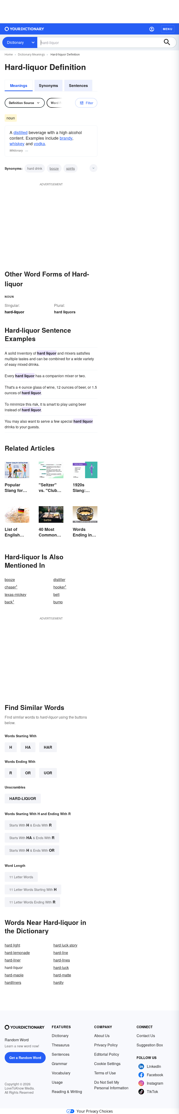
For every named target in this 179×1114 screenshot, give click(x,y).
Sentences (78, 85)
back (9, 602)
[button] (152, 29)
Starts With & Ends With (30, 825)
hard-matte (62, 975)
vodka (39, 143)
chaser (11, 587)
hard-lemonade (17, 952)
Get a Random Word (25, 1057)
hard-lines (61, 960)
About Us (102, 1035)
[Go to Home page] (24, 29)
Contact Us (146, 1035)
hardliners (13, 982)
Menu (167, 29)
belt (56, 594)
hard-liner (13, 960)
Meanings (18, 85)
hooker (59, 587)
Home (9, 54)
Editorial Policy (106, 1054)
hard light (12, 945)
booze (54, 168)
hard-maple (14, 975)
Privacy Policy (106, 1045)
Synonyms (48, 85)
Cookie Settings (107, 1063)
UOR (48, 772)
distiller (59, 579)
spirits (70, 168)
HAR (48, 747)
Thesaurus (60, 1045)
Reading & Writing (67, 1091)
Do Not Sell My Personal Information (111, 1084)
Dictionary (15, 42)
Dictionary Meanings (31, 54)
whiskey (17, 143)
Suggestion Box (150, 1045)
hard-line (60, 952)
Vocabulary (61, 1073)
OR (28, 772)
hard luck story (65, 945)
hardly (58, 982)
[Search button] (169, 42)
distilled (21, 132)
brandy (66, 138)
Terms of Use (105, 1073)
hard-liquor (22, 798)
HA (28, 747)
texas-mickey (15, 594)
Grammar (59, 1063)
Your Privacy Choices (95, 1111)
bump (58, 602)
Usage (57, 1082)
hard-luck (61, 967)
